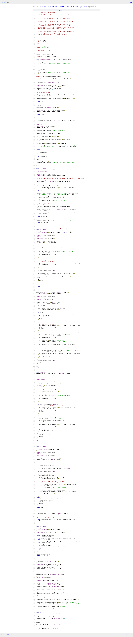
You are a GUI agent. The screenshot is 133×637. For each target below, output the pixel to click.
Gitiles (8, 634)
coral (34, 7)
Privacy (12, 634)
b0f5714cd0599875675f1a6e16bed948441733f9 (64, 7)
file (61, 10)
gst (81, 7)
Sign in (130, 2)
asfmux (85, 7)
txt (127, 634)
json (130, 634)
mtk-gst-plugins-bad (43, 7)
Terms (16, 634)
